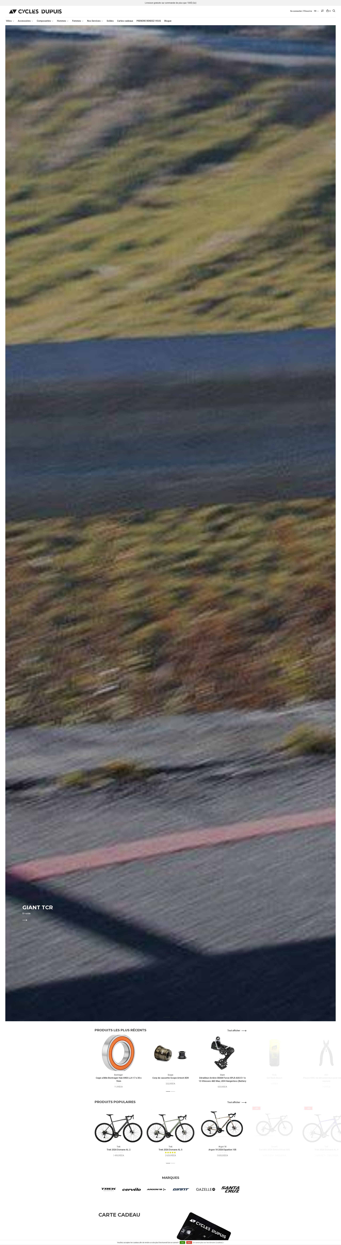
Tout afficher (233, 1030)
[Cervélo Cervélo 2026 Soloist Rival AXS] (274, 1125)
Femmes (76, 21)
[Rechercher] (334, 11)
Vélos (9, 21)
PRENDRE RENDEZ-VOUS (149, 21)
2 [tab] (176, 1014)
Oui (182, 1243)
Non (189, 1243)
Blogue (167, 21)
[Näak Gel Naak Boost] (274, 1053)
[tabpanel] (170, 523)
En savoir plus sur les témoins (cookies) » (208, 1243)
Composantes (44, 21)
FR (315, 11)
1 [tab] (168, 1014)
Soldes (110, 21)
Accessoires (24, 21)
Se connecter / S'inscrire (301, 11)
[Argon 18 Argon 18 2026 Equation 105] (222, 1125)
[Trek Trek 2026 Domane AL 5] (170, 1125)
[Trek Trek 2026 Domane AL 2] (119, 1125)
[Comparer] (322, 11)
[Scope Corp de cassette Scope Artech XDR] (170, 1053)
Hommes (61, 21)
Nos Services (94, 21)
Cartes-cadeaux (125, 21)
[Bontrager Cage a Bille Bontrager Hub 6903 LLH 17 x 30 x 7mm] (119, 1053)
